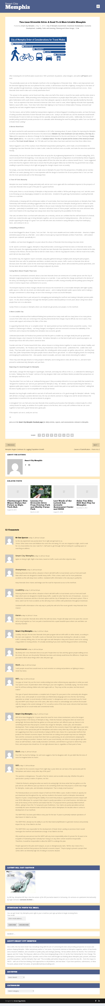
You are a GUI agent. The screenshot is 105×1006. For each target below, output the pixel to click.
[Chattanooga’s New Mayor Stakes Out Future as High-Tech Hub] (17, 491)
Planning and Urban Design (65, 28)
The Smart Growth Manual (25, 141)
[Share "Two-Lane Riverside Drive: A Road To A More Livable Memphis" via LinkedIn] (56, 435)
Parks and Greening (48, 28)
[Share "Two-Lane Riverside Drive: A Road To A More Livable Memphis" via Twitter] (43, 435)
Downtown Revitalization (75, 26)
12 (77, 28)
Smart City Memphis (27, 26)
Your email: (11, 915)
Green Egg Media (19, 1001)
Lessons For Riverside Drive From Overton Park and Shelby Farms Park (40, 505)
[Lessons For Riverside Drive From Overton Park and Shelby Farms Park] (40, 491)
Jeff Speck (84, 76)
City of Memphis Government (56, 26)
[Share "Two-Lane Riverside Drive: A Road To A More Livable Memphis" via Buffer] (60, 435)
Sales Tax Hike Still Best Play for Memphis (86, 503)
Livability (39, 28)
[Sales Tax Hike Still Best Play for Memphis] (87, 491)
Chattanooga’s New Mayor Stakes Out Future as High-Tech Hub (17, 504)
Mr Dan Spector (21, 537)
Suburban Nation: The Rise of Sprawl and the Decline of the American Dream (68, 139)
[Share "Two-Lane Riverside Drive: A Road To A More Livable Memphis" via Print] (72, 435)
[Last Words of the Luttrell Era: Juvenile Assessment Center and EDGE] (64, 491)
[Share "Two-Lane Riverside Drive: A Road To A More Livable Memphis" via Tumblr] (47, 435)
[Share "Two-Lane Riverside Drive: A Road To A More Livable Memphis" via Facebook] (39, 435)
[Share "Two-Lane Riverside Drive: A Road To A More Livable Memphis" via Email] (68, 435)
